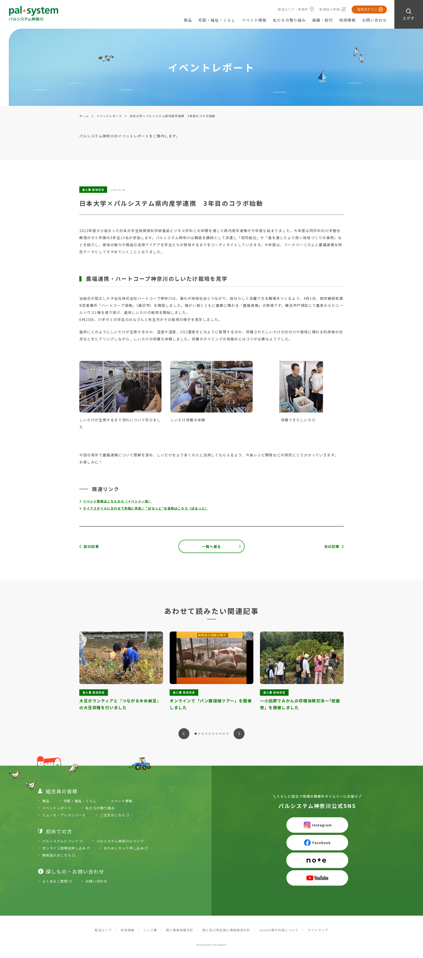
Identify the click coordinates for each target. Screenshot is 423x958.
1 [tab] (196, 734)
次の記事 (332, 546)
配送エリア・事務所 (293, 9)
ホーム (84, 116)
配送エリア (103, 930)
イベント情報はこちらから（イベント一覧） (117, 501)
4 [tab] (206, 734)
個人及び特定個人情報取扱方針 (226, 930)
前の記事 (91, 546)
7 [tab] (217, 734)
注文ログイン (367, 9)
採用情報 (347, 20)
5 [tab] (210, 734)
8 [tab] (220, 734)
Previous (183, 733)
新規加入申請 (329, 9)
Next (239, 733)
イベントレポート (109, 116)
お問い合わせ (374, 20)
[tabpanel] (121, 675)
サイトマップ (318, 930)
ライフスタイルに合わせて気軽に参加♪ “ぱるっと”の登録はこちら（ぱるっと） (146, 508)
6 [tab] (213, 734)
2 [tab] (199, 734)
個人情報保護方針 (179, 930)
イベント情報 (254, 20)
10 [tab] (227, 734)
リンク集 (150, 930)
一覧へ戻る (211, 546)
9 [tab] (224, 734)
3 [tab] (203, 734)
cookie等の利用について (279, 930)
